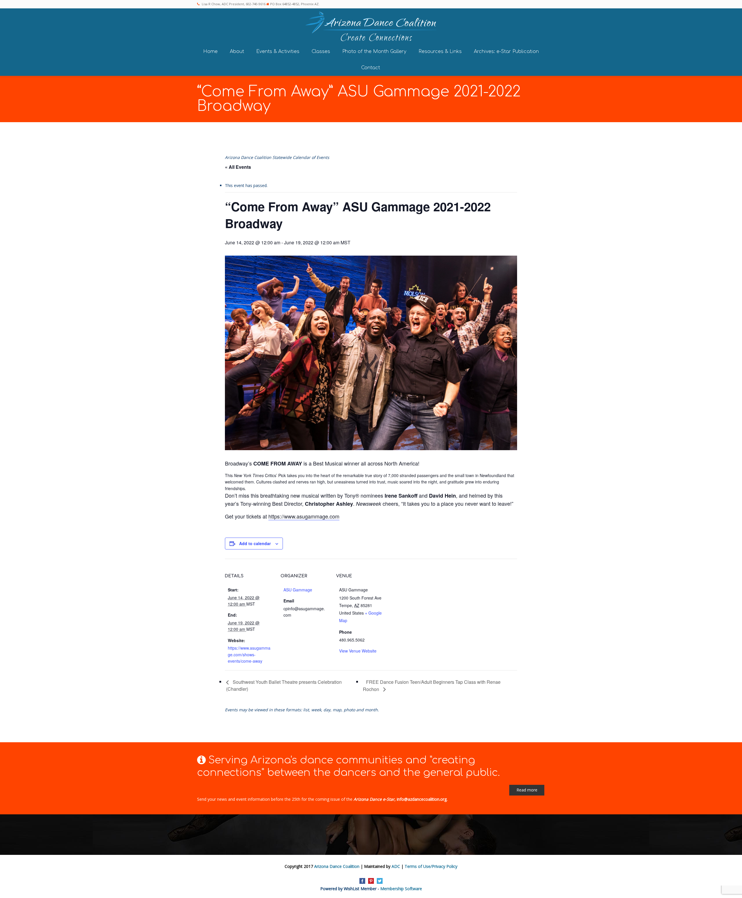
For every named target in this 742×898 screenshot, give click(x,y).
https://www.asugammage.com (303, 516)
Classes (321, 51)
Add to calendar (255, 543)
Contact (370, 67)
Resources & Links (440, 51)
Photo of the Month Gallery (374, 51)
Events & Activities (277, 51)
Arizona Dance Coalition (336, 866)
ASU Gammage (297, 590)
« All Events (238, 167)
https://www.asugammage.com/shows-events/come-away (249, 654)
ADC (396, 866)
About (237, 51)
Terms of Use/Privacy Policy (431, 866)
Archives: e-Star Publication (506, 51)
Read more (527, 790)
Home (210, 51)
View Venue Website (358, 651)
